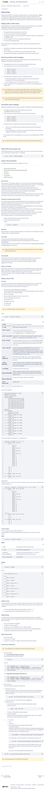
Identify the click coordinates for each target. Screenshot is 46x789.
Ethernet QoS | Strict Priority (10, 168)
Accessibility (34, 784)
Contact (19, 786)
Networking (12, 1)
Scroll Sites (24, 788)
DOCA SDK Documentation (21, 1)
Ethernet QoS (26, 5)
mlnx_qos (21, 215)
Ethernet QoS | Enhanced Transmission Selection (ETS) (15, 170)
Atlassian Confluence (31, 788)
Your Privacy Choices (20, 784)
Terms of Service (28, 784)
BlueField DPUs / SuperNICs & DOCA (13, 5)
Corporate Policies (40, 784)
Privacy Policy (12, 784)
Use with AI (5, 8)
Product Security (13, 786)
